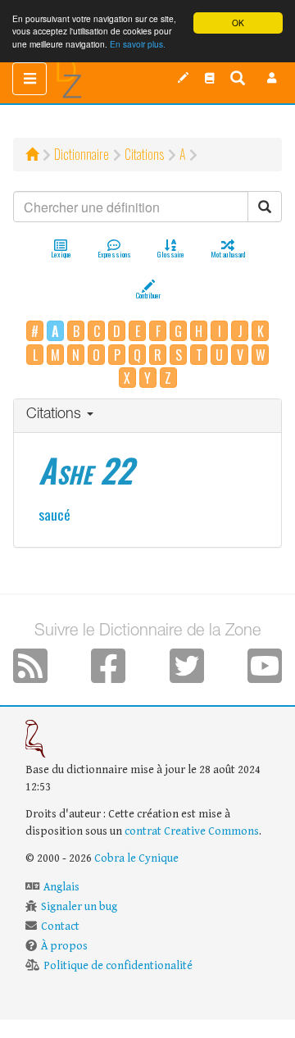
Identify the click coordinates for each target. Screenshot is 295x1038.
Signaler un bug (79, 906)
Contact (60, 926)
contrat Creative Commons (192, 831)
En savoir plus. (138, 44)
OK (238, 22)
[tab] (147, 416)
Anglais (61, 887)
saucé (54, 514)
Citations (144, 154)
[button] (272, 77)
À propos (64, 946)
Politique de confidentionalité (118, 965)
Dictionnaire (81, 154)
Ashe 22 (86, 469)
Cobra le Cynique (136, 858)
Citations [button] (55, 414)
